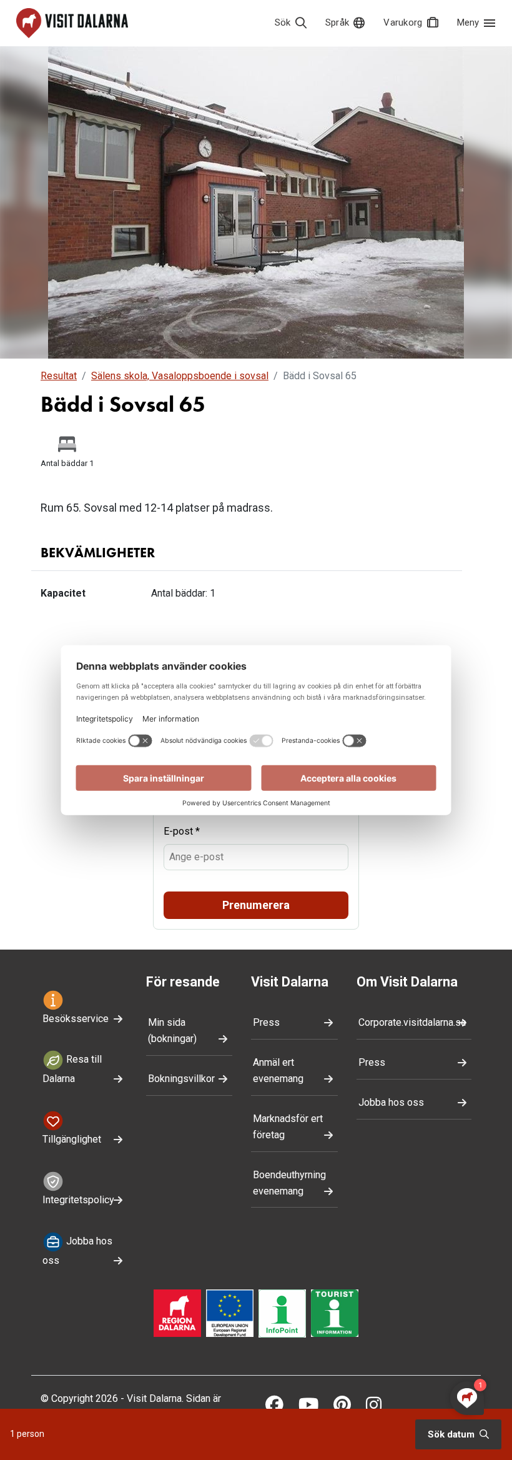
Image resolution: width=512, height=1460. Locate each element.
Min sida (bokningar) (172, 1030)
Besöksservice (75, 1019)
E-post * (182, 831)
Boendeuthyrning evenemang (289, 1183)
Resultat (59, 376)
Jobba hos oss (77, 1250)
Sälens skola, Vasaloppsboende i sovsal (179, 376)
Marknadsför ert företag (288, 1127)
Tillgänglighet (71, 1139)
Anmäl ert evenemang (278, 1070)
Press (266, 1022)
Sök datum (452, 1434)
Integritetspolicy (78, 1200)
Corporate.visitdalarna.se (412, 1022)
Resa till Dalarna (72, 1069)
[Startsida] (72, 23)
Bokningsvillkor (181, 1079)
